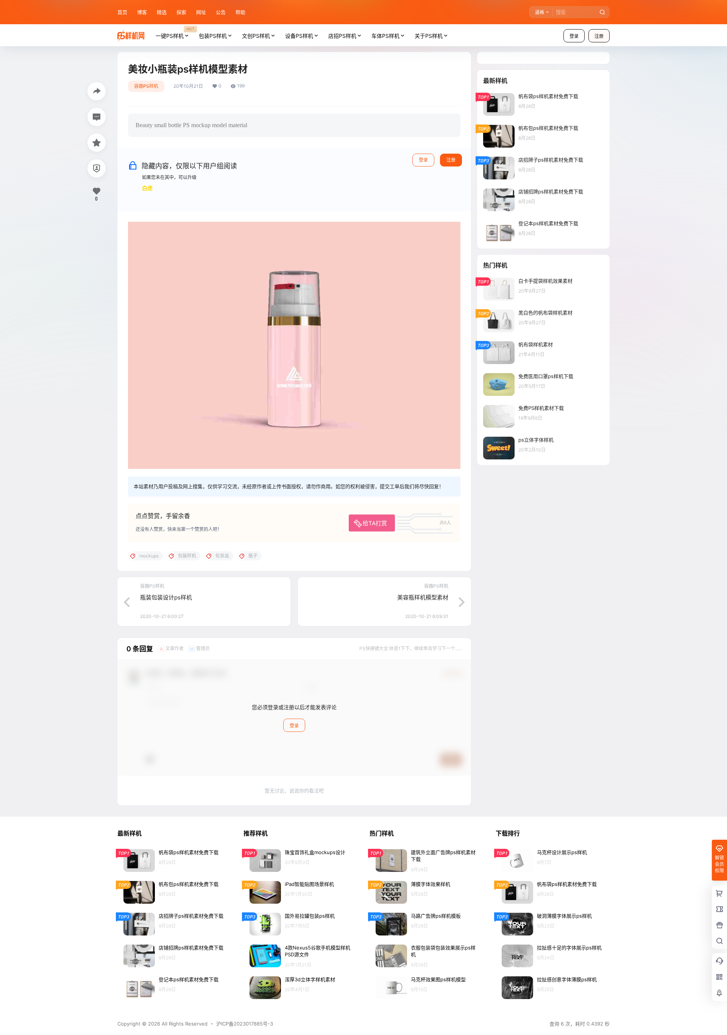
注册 (599, 36)
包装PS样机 (213, 36)
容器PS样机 (146, 86)
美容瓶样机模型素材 (422, 597)
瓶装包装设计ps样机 (166, 597)
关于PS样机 (429, 36)
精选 (162, 12)
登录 (574, 36)
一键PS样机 (175, 32)
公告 (221, 12)
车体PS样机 (385, 36)
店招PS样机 (342, 36)
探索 (181, 12)
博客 (142, 12)
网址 (201, 12)
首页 (122, 12)
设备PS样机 (299, 36)
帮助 (240, 12)
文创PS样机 (256, 36)
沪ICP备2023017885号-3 (244, 1024)
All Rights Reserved (183, 1024)
